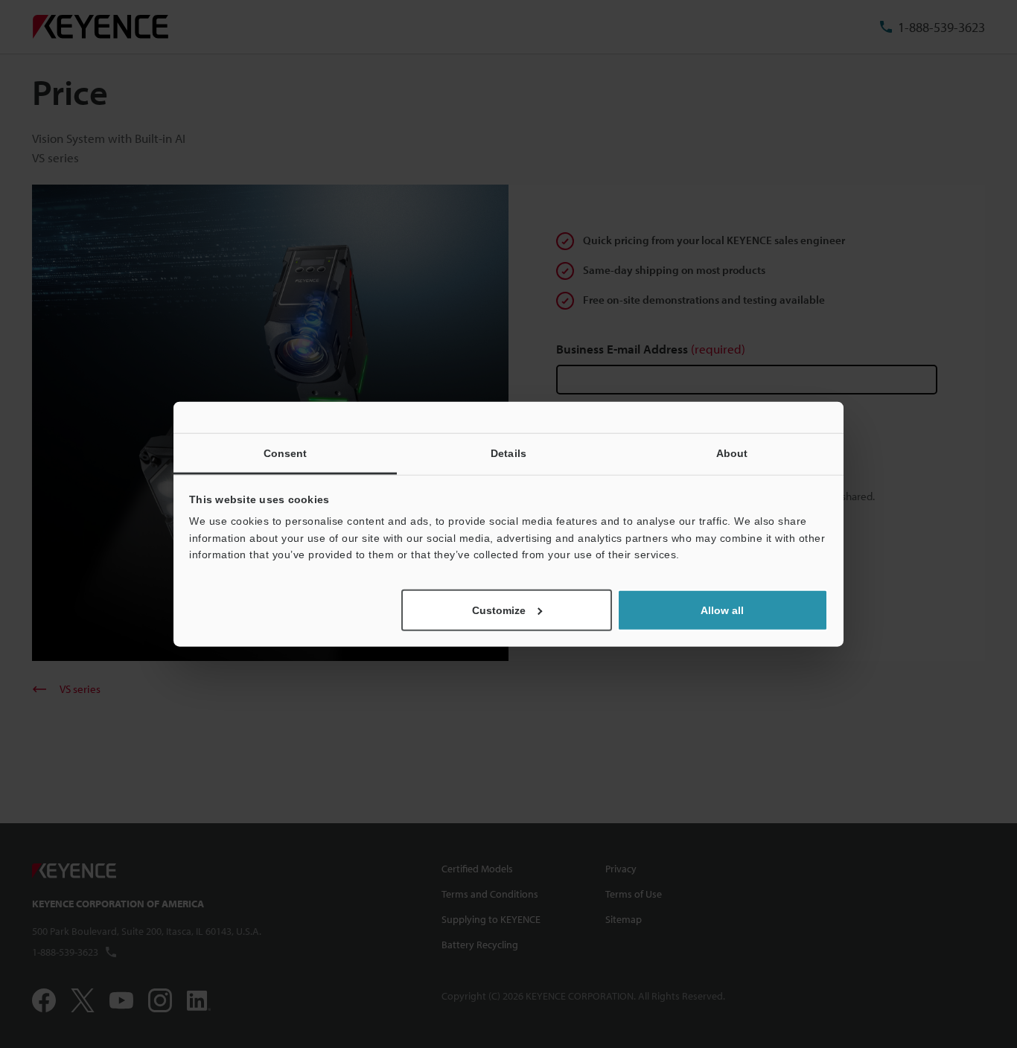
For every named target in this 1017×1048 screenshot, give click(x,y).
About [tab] (732, 453)
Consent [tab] (285, 453)
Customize (499, 610)
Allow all (722, 610)
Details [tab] (508, 453)
